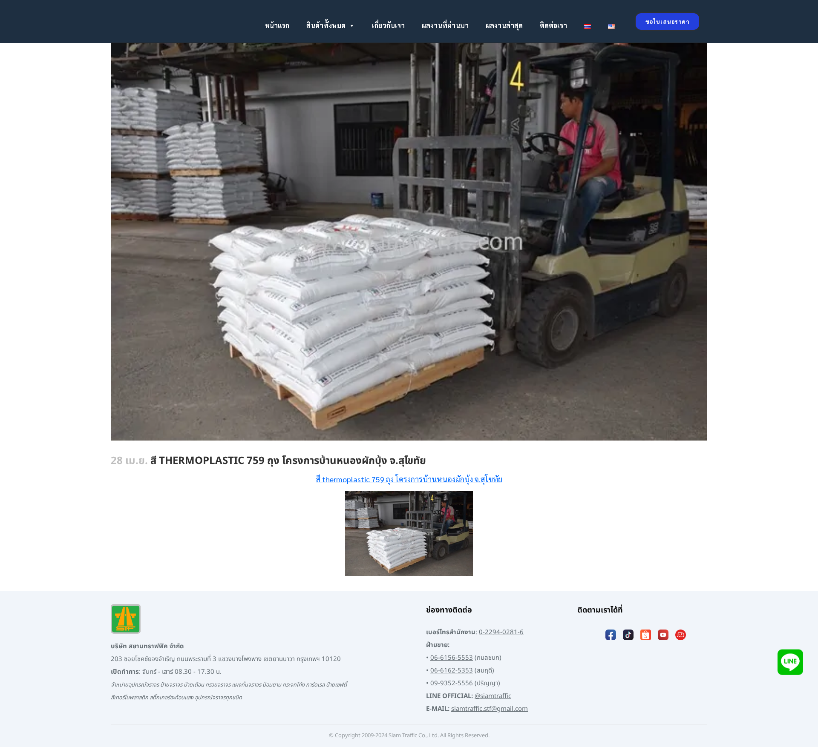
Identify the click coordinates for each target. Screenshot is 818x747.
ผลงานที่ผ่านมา (445, 25)
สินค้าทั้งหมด (326, 25)
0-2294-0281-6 (501, 632)
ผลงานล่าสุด (504, 25)
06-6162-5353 (451, 670)
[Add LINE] (790, 666)
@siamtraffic (493, 696)
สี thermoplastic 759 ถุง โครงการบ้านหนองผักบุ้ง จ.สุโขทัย (409, 479)
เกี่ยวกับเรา (388, 25)
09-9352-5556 (451, 683)
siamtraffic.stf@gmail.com (489, 709)
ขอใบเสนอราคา (667, 21)
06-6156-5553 (451, 658)
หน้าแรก (277, 25)
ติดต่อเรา (553, 25)
